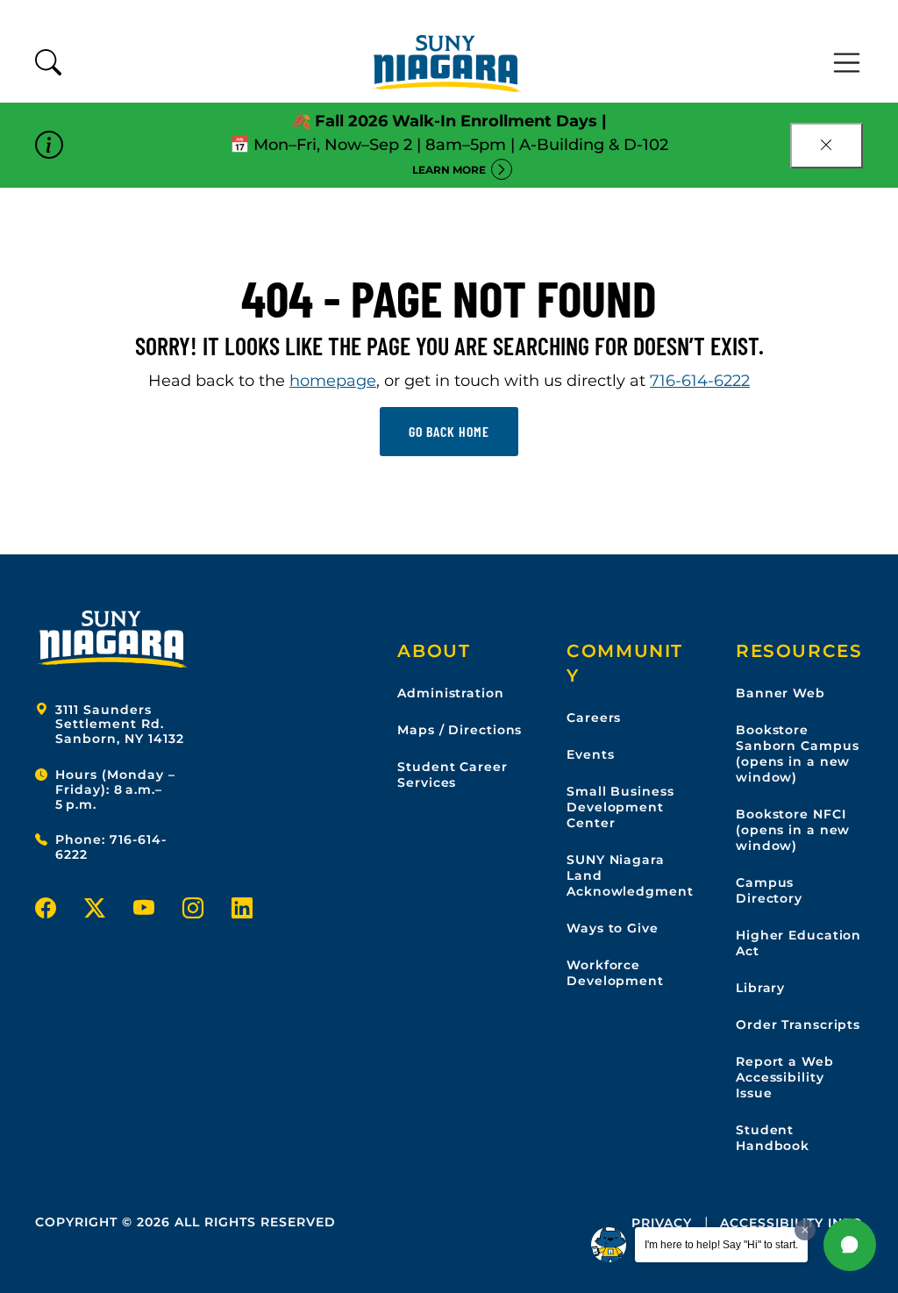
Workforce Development (615, 973)
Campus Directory (769, 890)
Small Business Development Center (620, 807)
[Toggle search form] (48, 63)
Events (590, 754)
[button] (849, 1244)
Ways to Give (613, 928)
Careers (594, 717)
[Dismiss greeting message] (805, 1229)
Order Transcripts (798, 1024)
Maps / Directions (459, 730)
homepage (332, 380)
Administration (450, 693)
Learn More (449, 169)
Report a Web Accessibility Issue (785, 1077)
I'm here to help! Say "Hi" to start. (721, 1245)
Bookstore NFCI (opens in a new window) (793, 830)
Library (760, 988)
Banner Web (780, 693)
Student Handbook (772, 1138)
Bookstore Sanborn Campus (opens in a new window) (797, 753)
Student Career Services (452, 774)
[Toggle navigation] (847, 63)
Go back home (449, 431)
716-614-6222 (700, 380)
